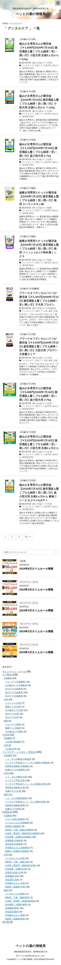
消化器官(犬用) (12, 879)
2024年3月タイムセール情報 (36, 610)
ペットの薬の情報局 (31, 14)
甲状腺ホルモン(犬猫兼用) (17, 847)
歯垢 (50, 311)
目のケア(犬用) (12, 714)
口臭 (45, 311)
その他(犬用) (11, 749)
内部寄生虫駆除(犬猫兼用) (17, 766)
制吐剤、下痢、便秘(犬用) (17, 862)
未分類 (5, 922)
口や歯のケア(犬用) (43, 63)
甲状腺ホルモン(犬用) (15, 883)
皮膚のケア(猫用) (13, 809)
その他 (5, 734)
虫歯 (55, 311)
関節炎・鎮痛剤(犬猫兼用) (17, 851)
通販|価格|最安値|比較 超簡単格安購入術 (30, 952)
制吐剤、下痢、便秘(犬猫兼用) (19, 830)
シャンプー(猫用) (13, 724)
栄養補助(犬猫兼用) (14, 840)
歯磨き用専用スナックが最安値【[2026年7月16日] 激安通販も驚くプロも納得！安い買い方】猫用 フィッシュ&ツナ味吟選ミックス (39, 248)
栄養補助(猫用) (12, 908)
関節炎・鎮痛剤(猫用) (15, 919)
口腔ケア (38, 65)
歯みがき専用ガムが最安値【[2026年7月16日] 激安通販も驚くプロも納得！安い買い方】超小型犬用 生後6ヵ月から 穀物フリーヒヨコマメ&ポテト (39, 492)
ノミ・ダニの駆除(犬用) (16, 777)
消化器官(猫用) (12, 911)
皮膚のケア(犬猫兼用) (15, 770)
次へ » (28, 536)
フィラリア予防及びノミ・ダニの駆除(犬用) (25, 784)
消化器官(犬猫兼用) (14, 844)
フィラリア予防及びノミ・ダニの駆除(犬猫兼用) (27, 762)
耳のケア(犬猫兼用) (14, 696)
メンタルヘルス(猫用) (15, 894)
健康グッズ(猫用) (13, 728)
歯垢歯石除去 (28, 68)
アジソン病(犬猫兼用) (15, 819)
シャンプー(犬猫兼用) (15, 682)
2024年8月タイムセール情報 (36, 568)
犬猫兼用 (8, 678)
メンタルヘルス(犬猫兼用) (17, 823)
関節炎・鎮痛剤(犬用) (15, 887)
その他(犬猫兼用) (13, 742)
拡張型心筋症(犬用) (14, 872)
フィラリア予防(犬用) (15, 780)
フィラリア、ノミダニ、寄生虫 (18, 752)
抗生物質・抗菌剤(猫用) (16, 904)
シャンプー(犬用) (13, 703)
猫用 (6, 721)
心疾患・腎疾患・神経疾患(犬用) (20, 865)
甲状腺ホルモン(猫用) (15, 915)
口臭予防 (47, 65)
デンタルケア (27, 65)
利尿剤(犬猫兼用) (13, 826)
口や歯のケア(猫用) (43, 208)
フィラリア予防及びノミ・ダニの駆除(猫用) (25, 802)
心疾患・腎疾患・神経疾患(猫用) (20, 901)
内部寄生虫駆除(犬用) (15, 787)
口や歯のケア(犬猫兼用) (45, 308)
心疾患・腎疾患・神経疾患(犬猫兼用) (22, 833)
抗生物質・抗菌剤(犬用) (16, 869)
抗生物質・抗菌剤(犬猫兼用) (18, 837)
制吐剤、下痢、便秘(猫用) (17, 897)
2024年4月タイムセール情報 (36, 589)
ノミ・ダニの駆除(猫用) (16, 798)
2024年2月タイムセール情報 (36, 631)
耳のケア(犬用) (12, 717)
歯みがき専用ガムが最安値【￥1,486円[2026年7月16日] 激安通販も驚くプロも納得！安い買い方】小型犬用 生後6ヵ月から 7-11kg (39, 51)
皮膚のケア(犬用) (13, 791)
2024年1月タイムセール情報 (36, 652)
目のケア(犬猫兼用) (14, 692)
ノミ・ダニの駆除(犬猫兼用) (18, 759)
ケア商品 (7, 674)
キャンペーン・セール (14, 671)
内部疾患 (7, 812)
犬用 (6, 699)
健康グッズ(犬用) (13, 706)
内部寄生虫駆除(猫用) (15, 805)
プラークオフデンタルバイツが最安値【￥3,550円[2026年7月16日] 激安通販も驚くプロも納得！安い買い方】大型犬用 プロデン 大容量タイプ (38, 346)
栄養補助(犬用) (12, 876)
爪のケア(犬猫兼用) (14, 689)
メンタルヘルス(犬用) (15, 858)
